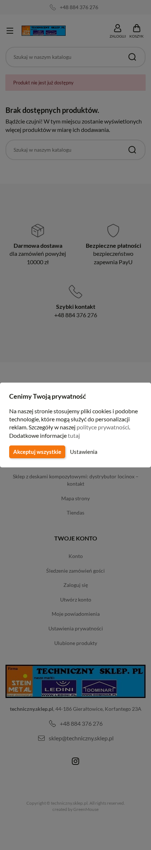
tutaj (74, 435)
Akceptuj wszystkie (37, 451)
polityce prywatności (103, 427)
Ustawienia (83, 451)
